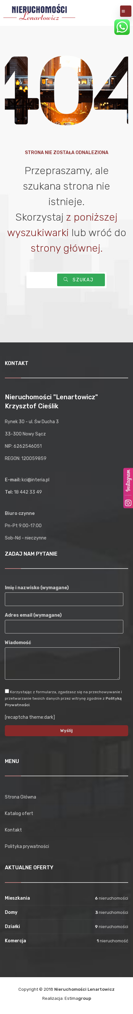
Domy (11, 912)
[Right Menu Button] (123, 11)
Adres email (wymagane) (33, 615)
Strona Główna (20, 797)
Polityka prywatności (27, 846)
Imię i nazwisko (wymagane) (37, 588)
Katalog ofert (19, 813)
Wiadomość (18, 642)
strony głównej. (67, 248)
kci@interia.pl (35, 480)
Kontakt (13, 830)
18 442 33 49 (28, 492)
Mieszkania (17, 898)
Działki (12, 926)
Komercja (15, 941)
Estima (78, 998)
